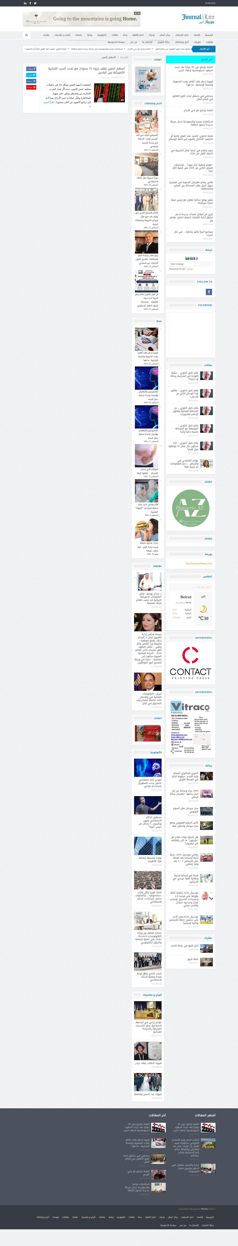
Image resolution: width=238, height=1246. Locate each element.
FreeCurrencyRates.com (199, 563)
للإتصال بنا (147, 42)
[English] (191, 258)
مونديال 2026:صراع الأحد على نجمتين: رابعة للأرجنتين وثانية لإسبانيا (183, 919)
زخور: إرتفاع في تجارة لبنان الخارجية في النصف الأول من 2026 (27, 49)
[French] (196, 258)
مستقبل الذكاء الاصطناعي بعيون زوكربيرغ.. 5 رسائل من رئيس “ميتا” (150, 822)
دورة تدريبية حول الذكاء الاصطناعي (147, 180)
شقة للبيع (193, 959)
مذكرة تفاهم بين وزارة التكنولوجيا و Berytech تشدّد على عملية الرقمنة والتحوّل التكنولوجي (148, 938)
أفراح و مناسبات (62, 35)
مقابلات (209, 42)
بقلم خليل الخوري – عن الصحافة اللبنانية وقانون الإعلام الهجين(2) (185, 411)
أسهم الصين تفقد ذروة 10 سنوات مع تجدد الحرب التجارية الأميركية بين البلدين (86, 71)
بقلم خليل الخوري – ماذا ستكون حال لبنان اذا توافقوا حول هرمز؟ (183, 446)
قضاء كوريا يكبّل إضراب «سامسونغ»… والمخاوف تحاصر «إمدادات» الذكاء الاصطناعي (148, 897)
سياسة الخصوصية (116, 42)
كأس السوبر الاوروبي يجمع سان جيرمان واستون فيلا (184, 824)
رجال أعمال (165, 35)
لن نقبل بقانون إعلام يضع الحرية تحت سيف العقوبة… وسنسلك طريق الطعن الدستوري (146, 300)
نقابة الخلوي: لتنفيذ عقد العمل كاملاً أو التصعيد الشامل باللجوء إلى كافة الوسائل (93, 49)
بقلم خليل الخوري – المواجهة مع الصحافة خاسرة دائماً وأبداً (186, 428)
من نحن (133, 42)
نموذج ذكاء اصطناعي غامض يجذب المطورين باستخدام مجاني (150, 783)
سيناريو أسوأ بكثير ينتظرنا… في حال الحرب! (193, 233)
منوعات (197, 42)
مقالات (115, 35)
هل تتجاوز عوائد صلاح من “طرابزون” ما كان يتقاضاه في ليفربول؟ (184, 840)
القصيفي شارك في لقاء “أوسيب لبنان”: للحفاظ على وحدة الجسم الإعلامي (147, 140)
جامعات (78, 35)
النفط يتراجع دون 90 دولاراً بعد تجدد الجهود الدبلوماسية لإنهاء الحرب (194, 69)
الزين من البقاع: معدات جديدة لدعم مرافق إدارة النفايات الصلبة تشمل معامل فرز (191, 217)
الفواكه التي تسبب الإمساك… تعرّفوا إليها (147, 471)
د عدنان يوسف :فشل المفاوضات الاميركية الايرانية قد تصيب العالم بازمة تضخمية (149, 598)
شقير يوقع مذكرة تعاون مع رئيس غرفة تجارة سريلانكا (192, 201)
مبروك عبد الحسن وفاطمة (148, 1094)
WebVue (204, 1209)
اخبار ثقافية (138, 35)
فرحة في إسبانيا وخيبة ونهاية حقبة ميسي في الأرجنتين (185, 878)
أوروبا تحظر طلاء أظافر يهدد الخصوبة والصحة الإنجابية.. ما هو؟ (148, 356)
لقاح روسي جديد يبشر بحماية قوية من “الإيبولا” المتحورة (146, 508)
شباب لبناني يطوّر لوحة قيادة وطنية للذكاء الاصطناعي (149, 976)
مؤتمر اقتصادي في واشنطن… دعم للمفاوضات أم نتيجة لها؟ (184, 463)
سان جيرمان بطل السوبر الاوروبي (185, 810)
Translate (189, 269)
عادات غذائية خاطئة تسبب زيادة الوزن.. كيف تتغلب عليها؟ (147, 547)
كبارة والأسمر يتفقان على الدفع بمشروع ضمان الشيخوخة (185, 1168)
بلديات (152, 35)
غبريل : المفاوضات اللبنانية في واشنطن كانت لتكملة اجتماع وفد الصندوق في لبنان (149, 698)
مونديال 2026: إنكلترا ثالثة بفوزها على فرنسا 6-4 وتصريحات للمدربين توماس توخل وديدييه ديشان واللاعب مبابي (184, 899)
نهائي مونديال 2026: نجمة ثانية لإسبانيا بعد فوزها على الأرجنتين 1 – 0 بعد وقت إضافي (184, 859)
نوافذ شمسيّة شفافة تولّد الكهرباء (150, 859)
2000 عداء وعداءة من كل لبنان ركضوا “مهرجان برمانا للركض (184, 794)
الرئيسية (209, 35)
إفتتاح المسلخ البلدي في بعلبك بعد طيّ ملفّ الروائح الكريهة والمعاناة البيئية (146, 218)
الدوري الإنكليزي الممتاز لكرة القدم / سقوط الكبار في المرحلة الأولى (185, 776)
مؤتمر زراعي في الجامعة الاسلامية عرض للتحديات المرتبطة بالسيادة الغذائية (149, 1027)
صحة (125, 35)
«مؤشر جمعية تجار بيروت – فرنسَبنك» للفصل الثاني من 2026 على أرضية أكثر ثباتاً (193, 168)
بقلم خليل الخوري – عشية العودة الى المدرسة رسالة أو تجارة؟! (184, 375)
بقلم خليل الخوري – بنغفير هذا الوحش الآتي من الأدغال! (184, 393)
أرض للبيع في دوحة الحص (184, 945)
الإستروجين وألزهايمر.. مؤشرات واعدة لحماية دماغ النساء (148, 395)
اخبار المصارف (181, 35)
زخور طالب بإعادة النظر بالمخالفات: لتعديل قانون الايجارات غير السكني (147, 259)
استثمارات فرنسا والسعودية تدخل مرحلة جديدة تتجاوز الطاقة (158, 49)
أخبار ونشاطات (182, 42)
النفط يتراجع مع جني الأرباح (198, 110)
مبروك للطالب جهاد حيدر (148, 1063)
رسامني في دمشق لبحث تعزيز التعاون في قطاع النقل (192, 97)
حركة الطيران (163, 42)
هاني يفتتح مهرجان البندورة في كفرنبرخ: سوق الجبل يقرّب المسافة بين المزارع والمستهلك (191, 185)
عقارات (46, 35)
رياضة (89, 35)
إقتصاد (196, 35)
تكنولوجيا (102, 35)
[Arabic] (187, 258)
